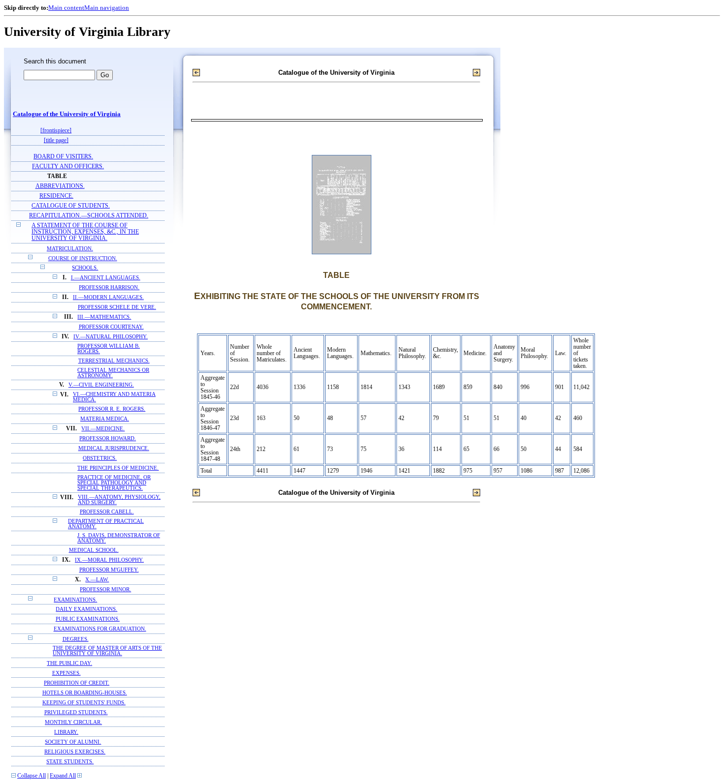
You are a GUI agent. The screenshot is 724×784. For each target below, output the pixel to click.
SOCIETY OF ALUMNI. (73, 742)
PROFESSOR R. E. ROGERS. (111, 409)
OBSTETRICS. (100, 458)
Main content (66, 7)
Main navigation (106, 7)
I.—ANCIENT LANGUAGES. (105, 277)
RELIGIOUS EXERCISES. (74, 751)
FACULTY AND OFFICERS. (68, 166)
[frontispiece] (55, 130)
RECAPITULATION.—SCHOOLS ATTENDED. (88, 215)
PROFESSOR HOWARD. (107, 438)
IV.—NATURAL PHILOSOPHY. (110, 336)
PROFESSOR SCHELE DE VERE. (117, 307)
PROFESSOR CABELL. (107, 511)
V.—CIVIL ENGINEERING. (101, 385)
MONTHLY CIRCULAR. (73, 722)
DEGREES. (76, 639)
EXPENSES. (66, 673)
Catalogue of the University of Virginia (67, 114)
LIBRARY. (66, 732)
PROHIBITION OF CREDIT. (76, 683)
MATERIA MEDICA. (104, 419)
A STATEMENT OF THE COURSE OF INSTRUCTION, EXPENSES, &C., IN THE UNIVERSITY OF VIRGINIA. (85, 231)
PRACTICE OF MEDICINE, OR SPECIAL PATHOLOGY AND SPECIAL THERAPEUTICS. (114, 483)
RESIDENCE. (56, 196)
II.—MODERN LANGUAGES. (108, 297)
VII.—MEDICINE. (103, 428)
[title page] (56, 140)
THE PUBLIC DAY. (69, 663)
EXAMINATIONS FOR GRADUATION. (100, 629)
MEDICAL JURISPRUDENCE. (113, 448)
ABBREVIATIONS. (60, 186)
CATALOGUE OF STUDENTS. (71, 206)
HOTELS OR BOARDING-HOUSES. (84, 692)
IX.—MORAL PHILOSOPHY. (109, 560)
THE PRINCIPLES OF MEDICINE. (118, 468)
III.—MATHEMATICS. (104, 317)
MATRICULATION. (70, 248)
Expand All (63, 776)
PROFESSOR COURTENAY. (111, 327)
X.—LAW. (97, 579)
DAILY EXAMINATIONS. (86, 609)
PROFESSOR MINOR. (105, 589)
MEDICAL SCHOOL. (94, 550)
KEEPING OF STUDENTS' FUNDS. (84, 702)
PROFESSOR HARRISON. (109, 287)
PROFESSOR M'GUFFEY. (109, 570)
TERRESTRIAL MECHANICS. (114, 360)
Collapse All (31, 776)
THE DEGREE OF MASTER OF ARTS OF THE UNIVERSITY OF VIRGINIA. (107, 650)
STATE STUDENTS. (70, 761)
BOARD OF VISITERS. (63, 156)
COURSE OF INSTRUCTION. (82, 258)
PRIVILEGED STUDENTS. (76, 712)
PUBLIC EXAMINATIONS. (88, 619)
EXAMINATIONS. (75, 600)
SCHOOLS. (85, 268)
